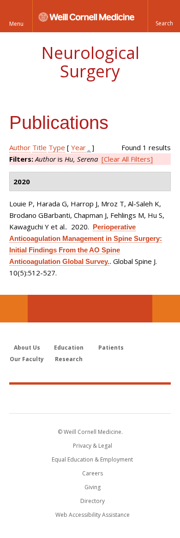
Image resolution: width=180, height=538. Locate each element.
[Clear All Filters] (127, 159)
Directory (92, 501)
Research (69, 359)
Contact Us (166, 308)
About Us (27, 347)
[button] (164, 16)
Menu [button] (16, 24)
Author (19, 147)
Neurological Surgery (90, 61)
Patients (111, 347)
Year (78, 147)
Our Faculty (27, 359)
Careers (92, 473)
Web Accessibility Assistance (92, 515)
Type (56, 147)
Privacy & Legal (92, 446)
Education (69, 347)
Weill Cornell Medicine (90, 398)
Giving (92, 487)
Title (39, 147)
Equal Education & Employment (92, 459)
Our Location (14, 308)
